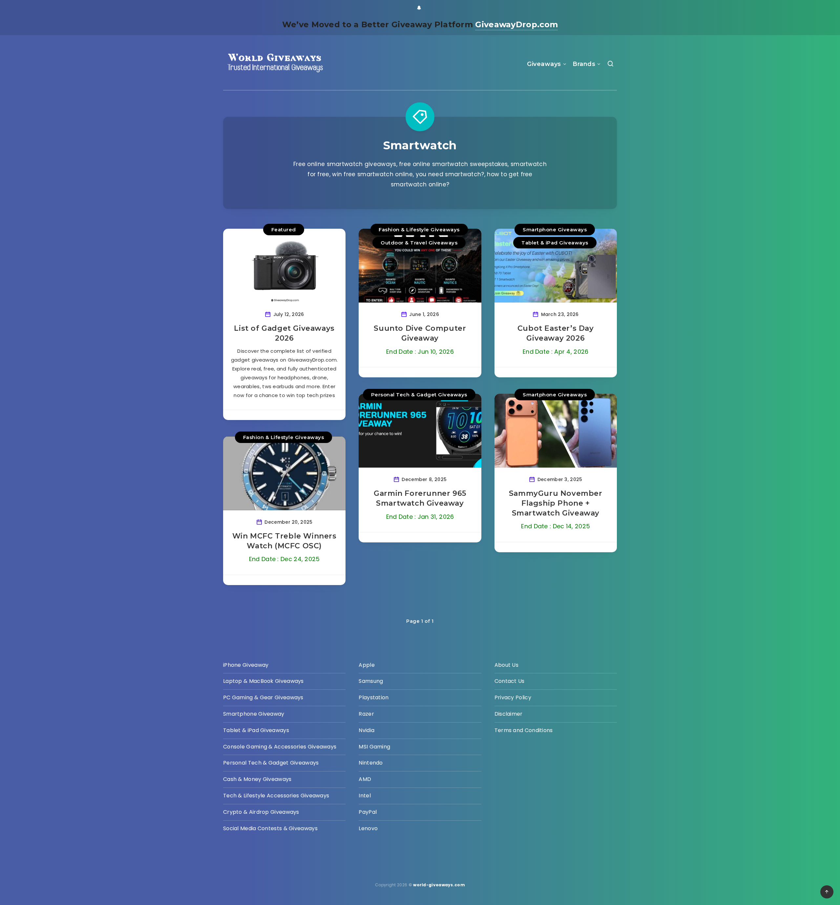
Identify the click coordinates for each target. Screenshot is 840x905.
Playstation (373, 697)
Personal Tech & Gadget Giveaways (419, 394)
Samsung (371, 681)
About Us (506, 665)
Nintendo (371, 763)
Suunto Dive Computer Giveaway (420, 333)
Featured (283, 229)
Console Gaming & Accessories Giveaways (279, 746)
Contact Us (509, 681)
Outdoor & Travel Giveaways (419, 243)
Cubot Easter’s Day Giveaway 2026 (555, 333)
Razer (366, 714)
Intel (365, 795)
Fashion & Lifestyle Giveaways (419, 229)
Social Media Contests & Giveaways (270, 828)
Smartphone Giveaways (555, 229)
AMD (365, 779)
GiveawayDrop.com (516, 24)
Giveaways (544, 64)
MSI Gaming (374, 746)
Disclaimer (508, 714)
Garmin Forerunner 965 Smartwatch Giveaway (420, 498)
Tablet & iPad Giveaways (554, 243)
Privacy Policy (512, 697)
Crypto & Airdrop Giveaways (261, 812)
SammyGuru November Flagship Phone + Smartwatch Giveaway (555, 503)
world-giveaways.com (439, 885)
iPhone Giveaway (246, 665)
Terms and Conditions (523, 730)
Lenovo (368, 828)
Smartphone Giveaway (253, 714)
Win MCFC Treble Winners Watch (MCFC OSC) (284, 541)
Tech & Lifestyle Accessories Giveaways (276, 795)
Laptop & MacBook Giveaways (263, 681)
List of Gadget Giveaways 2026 (284, 333)
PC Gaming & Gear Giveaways (263, 697)
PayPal (368, 812)
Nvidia (366, 730)
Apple (367, 665)
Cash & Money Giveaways (257, 779)
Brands (584, 64)
